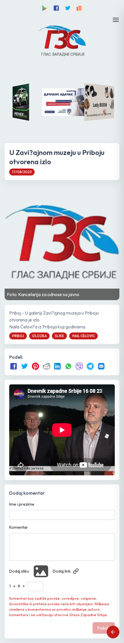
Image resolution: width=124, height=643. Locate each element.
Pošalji (103, 628)
